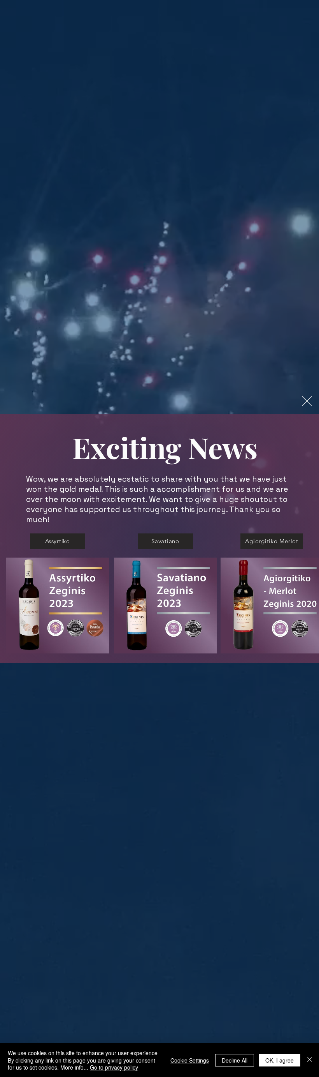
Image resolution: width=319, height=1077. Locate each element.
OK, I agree (279, 1060)
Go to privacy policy (114, 1067)
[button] (307, 401)
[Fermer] (309, 1060)
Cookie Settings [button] (189, 1060)
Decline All (234, 1060)
